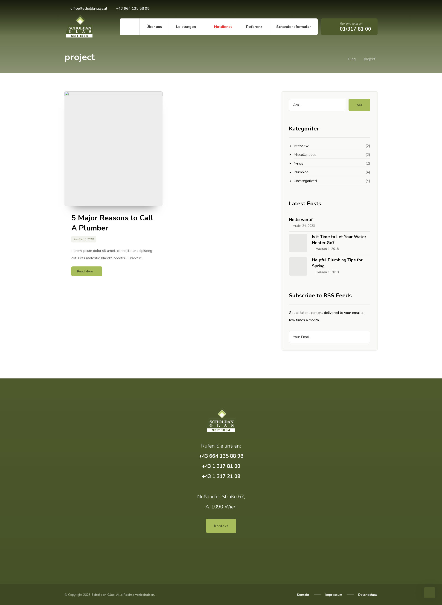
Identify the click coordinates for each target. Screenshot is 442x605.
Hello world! (301, 219)
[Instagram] (359, 9)
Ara (359, 105)
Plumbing (301, 172)
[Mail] (368, 9)
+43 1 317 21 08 (221, 476)
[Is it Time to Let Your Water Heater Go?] (298, 243)
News (298, 163)
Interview (301, 145)
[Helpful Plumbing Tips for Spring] (298, 266)
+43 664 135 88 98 (221, 456)
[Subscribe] (364, 336)
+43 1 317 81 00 (221, 466)
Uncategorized (305, 180)
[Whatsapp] (340, 9)
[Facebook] (350, 9)
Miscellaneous (305, 154)
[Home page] (338, 59)
